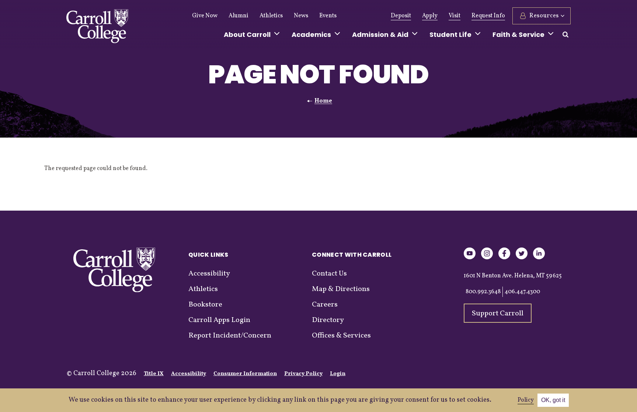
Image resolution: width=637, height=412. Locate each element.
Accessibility (209, 274)
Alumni (238, 16)
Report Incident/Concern (229, 335)
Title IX (154, 374)
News (301, 16)
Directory (328, 320)
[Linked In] (539, 258)
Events (328, 16)
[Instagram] (487, 258)
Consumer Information (245, 374)
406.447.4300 (522, 292)
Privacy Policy (303, 374)
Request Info (488, 16)
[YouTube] (470, 258)
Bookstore (205, 305)
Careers (325, 305)
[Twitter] (522, 258)
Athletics (271, 16)
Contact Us (329, 274)
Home (323, 101)
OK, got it (553, 400)
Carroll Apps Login (219, 320)
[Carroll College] (97, 28)
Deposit (401, 16)
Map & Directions (341, 289)
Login (337, 374)
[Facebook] (504, 258)
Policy (526, 400)
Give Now (204, 16)
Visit (454, 16)
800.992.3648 (483, 292)
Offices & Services (341, 335)
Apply (430, 16)
